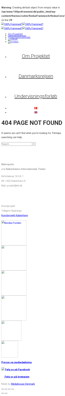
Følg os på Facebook (17, 369)
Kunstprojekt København (14, 215)
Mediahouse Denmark (23, 383)
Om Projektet (15, 33)
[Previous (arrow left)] (2, 393)
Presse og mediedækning (16, 362)
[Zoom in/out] (12, 389)
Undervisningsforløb (19, 37)
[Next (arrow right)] (6, 393)
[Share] (6, 389)
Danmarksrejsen (17, 35)
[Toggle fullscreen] (9, 389)
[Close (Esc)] (2, 389)
